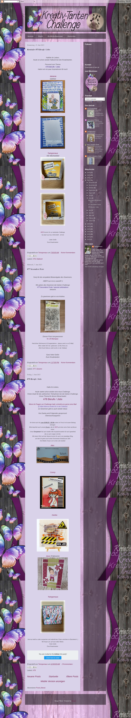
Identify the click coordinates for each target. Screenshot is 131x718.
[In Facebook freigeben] (34, 256)
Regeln (40, 36)
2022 (88, 224)
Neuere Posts (34, 676)
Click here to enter (52, 658)
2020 (88, 229)
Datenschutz (72, 36)
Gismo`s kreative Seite (94, 156)
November (92, 185)
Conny (52, 472)
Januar (91, 220)
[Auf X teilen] (32, 256)
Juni (90, 198)
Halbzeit (39, 259)
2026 (88, 172)
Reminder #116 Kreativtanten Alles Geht (99, 136)
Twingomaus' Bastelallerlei (91, 132)
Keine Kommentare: (68, 252)
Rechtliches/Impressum (55, 36)
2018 (88, 234)
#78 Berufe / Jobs (34, 379)
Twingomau (53, 153)
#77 (34, 369)
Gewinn (39, 369)
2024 (88, 178)
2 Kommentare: (67, 664)
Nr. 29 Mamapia (52, 339)
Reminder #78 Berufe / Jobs (38, 49)
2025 (88, 175)
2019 (88, 231)
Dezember (92, 182)
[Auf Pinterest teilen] (36, 256)
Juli (90, 195)
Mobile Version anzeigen (53, 681)
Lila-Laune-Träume (93, 120)
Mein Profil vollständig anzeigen (94, 266)
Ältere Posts (72, 676)
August (91, 193)
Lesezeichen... (99, 158)
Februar (91, 218)
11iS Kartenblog (92, 108)
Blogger (74, 701)
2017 (88, 237)
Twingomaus (98, 246)
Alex (53, 445)
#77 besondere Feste (35, 269)
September (92, 190)
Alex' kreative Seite (93, 144)
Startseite (30, 36)
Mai (90, 210)
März (90, 215)
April (90, 213)
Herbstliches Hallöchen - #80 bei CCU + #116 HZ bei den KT (99, 150)
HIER (42, 232)
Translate (99, 101)
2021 (88, 226)
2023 (88, 180)
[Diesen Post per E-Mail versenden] (28, 256)
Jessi (48, 556)
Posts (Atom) (40, 688)
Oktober (91, 187)
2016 (88, 239)
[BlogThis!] (30, 256)
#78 (34, 259)
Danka (54, 515)
